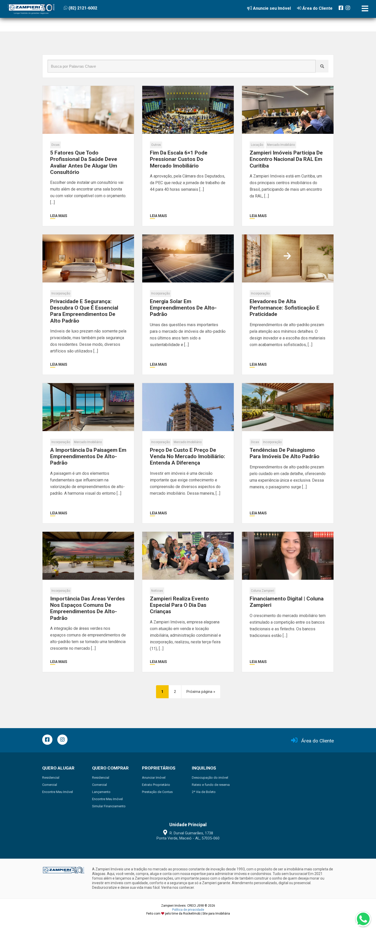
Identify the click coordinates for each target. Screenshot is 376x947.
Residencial (50, 777)
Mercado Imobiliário (281, 145)
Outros (156, 145)
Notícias (157, 591)
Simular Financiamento (109, 806)
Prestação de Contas (157, 792)
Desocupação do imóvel (210, 777)
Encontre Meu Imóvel (57, 792)
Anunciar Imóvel (153, 777)
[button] (95, 8)
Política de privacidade (188, 910)
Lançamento (101, 792)
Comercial (49, 785)
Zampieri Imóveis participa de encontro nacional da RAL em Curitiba (286, 159)
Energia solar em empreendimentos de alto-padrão (183, 307)
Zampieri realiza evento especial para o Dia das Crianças (179, 605)
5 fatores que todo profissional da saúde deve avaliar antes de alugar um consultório (83, 162)
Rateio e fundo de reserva (211, 785)
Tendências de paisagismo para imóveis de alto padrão (284, 453)
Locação (257, 145)
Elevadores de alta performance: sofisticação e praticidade (284, 307)
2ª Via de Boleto (204, 792)
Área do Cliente (317, 741)
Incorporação (60, 293)
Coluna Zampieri (262, 591)
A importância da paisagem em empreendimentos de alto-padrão (88, 456)
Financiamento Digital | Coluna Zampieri (287, 602)
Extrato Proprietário (156, 785)
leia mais (58, 216)
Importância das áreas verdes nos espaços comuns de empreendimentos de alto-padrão (87, 608)
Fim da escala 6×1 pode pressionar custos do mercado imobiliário (178, 159)
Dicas (55, 145)
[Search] (322, 66)
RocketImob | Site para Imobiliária (206, 913)
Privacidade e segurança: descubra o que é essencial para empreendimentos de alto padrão (84, 311)
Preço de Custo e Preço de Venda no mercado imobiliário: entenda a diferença (187, 456)
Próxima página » (200, 691)
